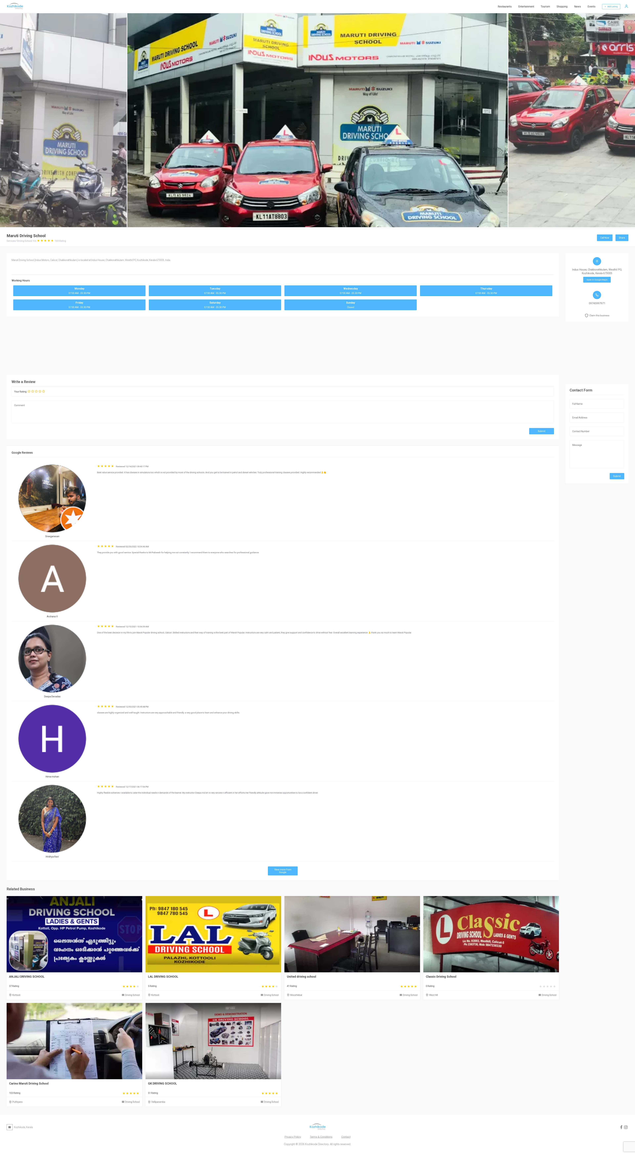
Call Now (604, 237)
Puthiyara (17, 1102)
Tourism (545, 6)
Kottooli (16, 995)
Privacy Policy (293, 1136)
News (577, 6)
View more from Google (282, 871)
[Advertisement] (283, 345)
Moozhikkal (296, 995)
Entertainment (526, 6)
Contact (346, 1136)
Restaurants (505, 6)
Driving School (132, 995)
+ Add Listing (611, 6)
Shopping (562, 6)
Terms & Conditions (321, 1136)
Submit (541, 431)
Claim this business (599, 315)
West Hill (433, 995)
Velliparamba (158, 1102)
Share (622, 237)
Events (591, 6)
